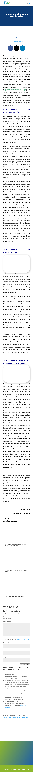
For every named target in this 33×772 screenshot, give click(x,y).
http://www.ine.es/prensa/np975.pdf (15, 90)
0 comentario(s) (18, 42)
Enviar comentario (25, 664)
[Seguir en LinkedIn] (22, 48)
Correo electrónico (9, 650)
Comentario (7, 621)
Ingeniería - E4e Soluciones (21, 769)
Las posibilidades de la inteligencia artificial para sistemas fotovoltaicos (15, 597)
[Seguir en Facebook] (10, 48)
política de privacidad (23, 639)
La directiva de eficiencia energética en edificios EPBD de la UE (16, 545)
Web (4, 657)
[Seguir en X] (16, 48)
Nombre (6, 642)
